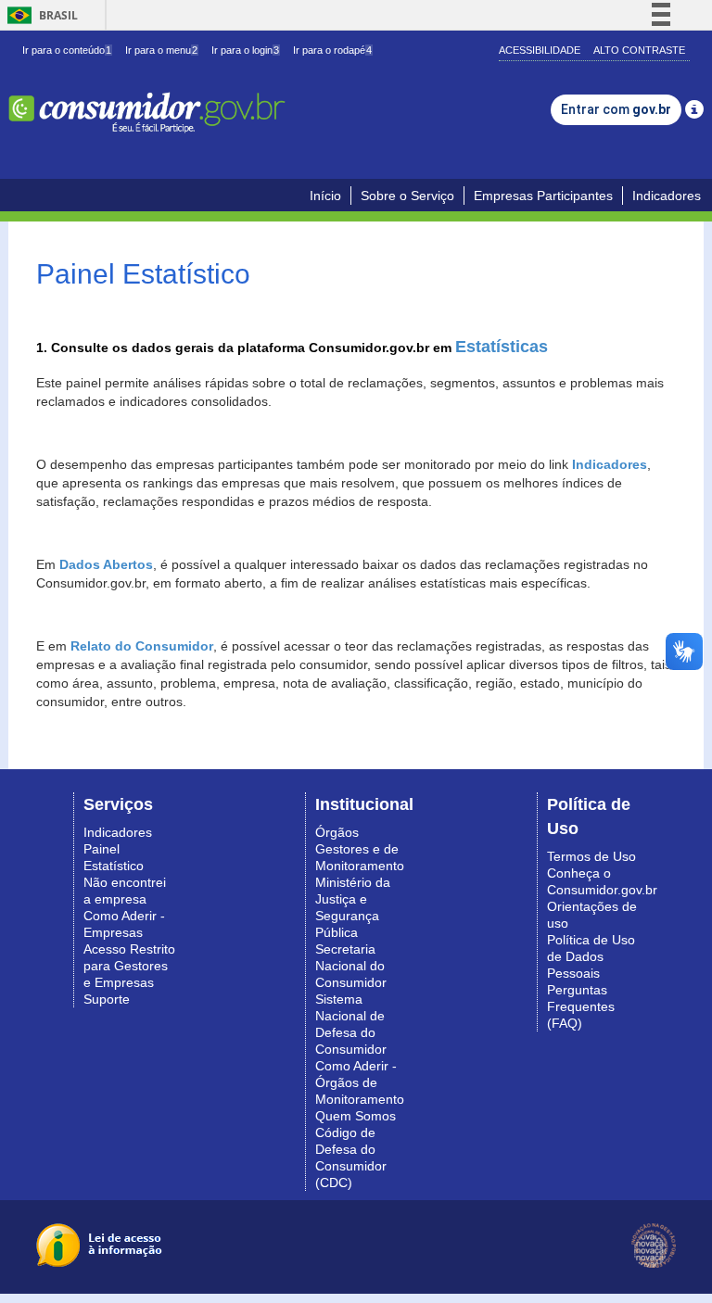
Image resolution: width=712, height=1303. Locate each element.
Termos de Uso (591, 856)
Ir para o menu (161, 50)
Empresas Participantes (543, 195)
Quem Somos (355, 1115)
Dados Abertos (106, 564)
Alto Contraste (639, 50)
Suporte (106, 999)
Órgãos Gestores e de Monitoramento (359, 849)
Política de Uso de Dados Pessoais (591, 956)
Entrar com (616, 109)
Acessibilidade (539, 50)
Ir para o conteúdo (66, 50)
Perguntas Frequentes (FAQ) (581, 1006)
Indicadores (666, 195)
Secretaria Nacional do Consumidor (351, 966)
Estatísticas (501, 346)
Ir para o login (245, 50)
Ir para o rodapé (332, 50)
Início (325, 195)
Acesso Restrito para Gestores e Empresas (129, 966)
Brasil (39, 15)
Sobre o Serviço (407, 195)
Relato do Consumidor (141, 646)
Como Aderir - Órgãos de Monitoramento (359, 1082)
